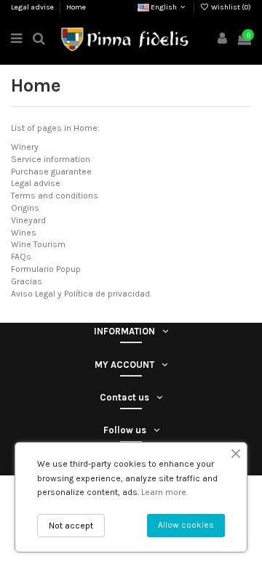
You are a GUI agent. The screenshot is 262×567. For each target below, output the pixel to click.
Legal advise (33, 7)
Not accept (71, 525)
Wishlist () (230, 7)
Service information (50, 159)
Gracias (26, 281)
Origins (25, 208)
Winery (25, 147)
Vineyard (28, 220)
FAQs (21, 257)
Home (76, 7)
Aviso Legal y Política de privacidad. (81, 294)
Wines (23, 233)
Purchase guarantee (51, 171)
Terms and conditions (54, 195)
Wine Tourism (38, 244)
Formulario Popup (46, 269)
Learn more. (164, 492)
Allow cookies (186, 525)
